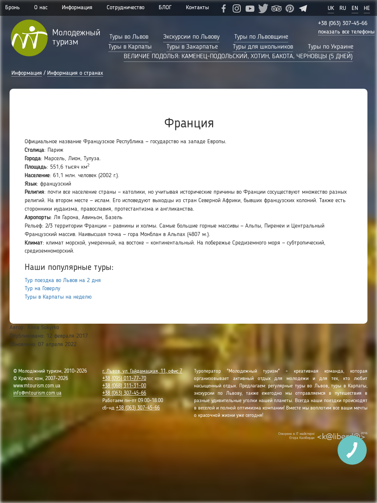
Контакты (197, 8)
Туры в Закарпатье (192, 46)
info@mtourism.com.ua (37, 393)
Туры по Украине (330, 46)
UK (331, 8)
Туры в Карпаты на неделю (58, 297)
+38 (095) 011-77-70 (124, 378)
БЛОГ (165, 8)
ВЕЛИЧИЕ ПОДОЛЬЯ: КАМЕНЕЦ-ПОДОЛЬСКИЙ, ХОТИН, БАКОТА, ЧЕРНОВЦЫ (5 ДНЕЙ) (238, 56)
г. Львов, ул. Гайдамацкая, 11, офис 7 (142, 371)
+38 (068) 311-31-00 (124, 385)
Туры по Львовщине (261, 37)
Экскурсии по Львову (191, 37)
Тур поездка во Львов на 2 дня (63, 281)
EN (355, 8)
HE (367, 8)
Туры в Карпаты (130, 46)
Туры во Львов (128, 37)
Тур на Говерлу (42, 289)
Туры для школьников (263, 46)
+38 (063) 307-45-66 (342, 24)
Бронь (12, 8)
